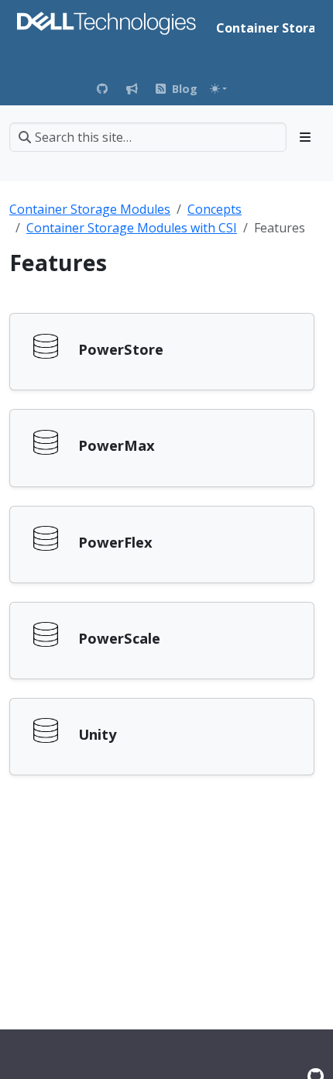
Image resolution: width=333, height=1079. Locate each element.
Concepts (214, 209)
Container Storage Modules (89, 209)
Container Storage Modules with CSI (131, 227)
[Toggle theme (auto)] (218, 88)
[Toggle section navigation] (305, 137)
